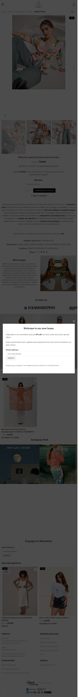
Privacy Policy (54, 365)
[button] (4, 692)
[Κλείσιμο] (73, 321)
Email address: (12, 349)
